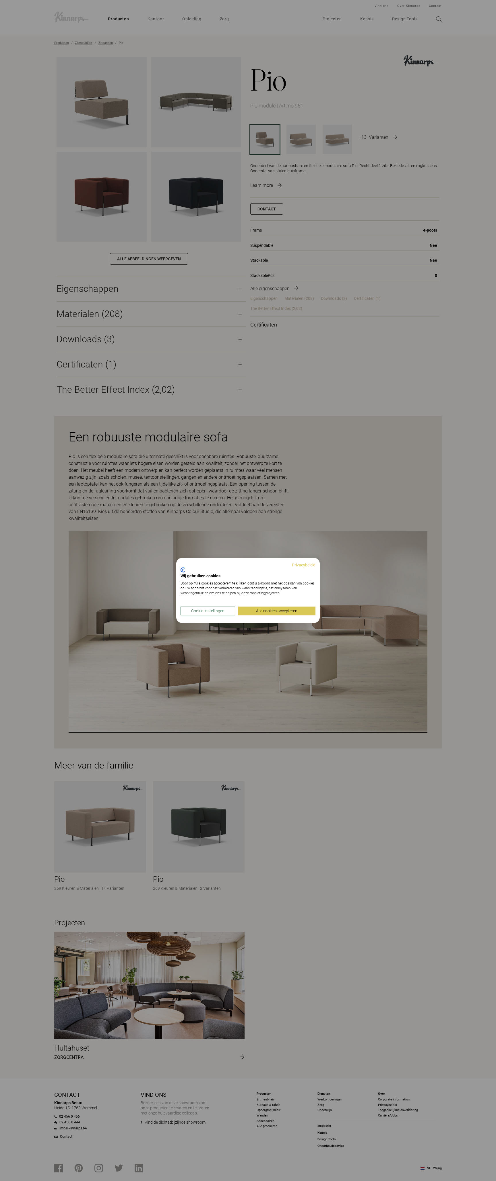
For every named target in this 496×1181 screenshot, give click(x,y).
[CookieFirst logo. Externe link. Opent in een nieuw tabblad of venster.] (183, 569)
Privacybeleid (303, 565)
